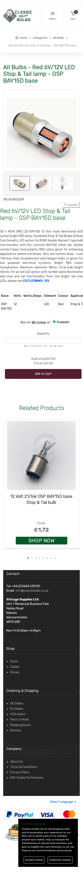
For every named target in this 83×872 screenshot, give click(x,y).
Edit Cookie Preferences (26, 777)
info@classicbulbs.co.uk (32, 591)
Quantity (43, 333)
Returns (15, 730)
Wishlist (72, 204)
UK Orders (16, 703)
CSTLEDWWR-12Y (36, 281)
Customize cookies (60, 860)
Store (14, 661)
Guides (15, 667)
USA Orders (18, 714)
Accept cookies (34, 860)
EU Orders (16, 709)
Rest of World (19, 719)
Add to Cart (43, 374)
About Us (16, 761)
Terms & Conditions (23, 767)
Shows (14, 672)
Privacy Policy (20, 772)
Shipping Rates (20, 725)
